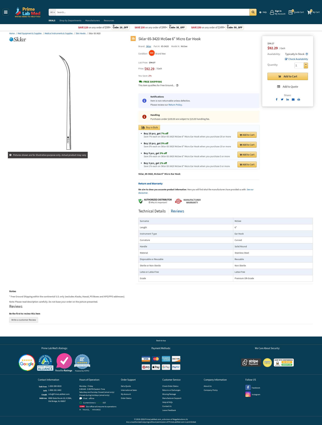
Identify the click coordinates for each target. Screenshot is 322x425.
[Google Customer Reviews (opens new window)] (26, 363)
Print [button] (299, 99)
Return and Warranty (150, 183)
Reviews (177, 211)
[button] (306, 54)
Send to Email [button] (293, 99)
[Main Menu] (6, 12)
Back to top (161, 340)
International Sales (129, 390)
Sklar (148, 46)
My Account (126, 394)
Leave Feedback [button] (169, 410)
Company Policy (211, 390)
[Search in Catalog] (253, 12)
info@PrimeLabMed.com (59, 394)
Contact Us (167, 406)
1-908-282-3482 (54, 390)
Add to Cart (290, 76)
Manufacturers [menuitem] (92, 20)
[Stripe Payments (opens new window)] (251, 362)
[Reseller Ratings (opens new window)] (63, 363)
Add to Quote (290, 86)
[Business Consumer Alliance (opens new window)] (45, 363)
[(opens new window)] (72, 149)
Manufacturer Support (171, 398)
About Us (208, 386)
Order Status (126, 398)
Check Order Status (170, 386)
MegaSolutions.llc (180, 419)
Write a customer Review (23, 319)
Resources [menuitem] (109, 20)
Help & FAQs (167, 402)
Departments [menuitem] (70, 20)
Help (265, 12)
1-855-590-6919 (54, 386)
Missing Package (169, 394)
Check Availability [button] (298, 59)
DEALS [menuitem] (52, 20)
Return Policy (175, 104)
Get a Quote (126, 386)
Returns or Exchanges (171, 390)
